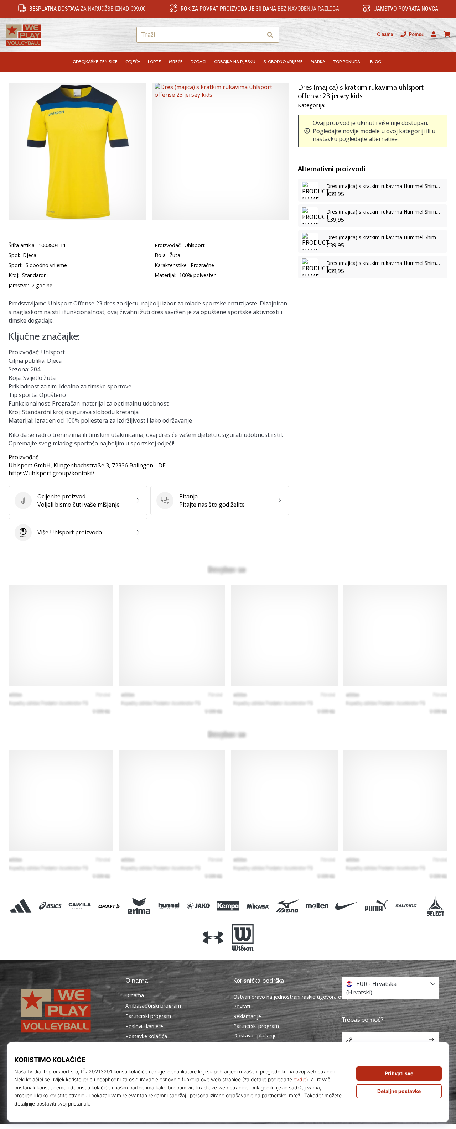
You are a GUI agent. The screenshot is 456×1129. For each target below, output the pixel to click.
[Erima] (139, 906)
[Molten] (317, 906)
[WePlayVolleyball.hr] (66, 1009)
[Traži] (270, 34)
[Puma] (376, 906)
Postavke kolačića (146, 1036)
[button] (257, 34)
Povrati (241, 1006)
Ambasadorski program (153, 1005)
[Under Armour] (213, 937)
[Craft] (109, 906)
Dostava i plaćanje (255, 1035)
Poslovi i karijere (144, 1026)
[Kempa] (228, 906)
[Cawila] (79, 906)
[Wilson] (243, 937)
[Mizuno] (287, 906)
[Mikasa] (258, 906)
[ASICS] (50, 906)
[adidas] (20, 906)
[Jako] (198, 906)
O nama (385, 34)
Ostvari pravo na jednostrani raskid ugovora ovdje (292, 996)
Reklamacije (247, 1016)
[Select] (435, 906)
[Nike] (346, 906)
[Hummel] (168, 906)
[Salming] (406, 906)
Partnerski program (148, 1016)
